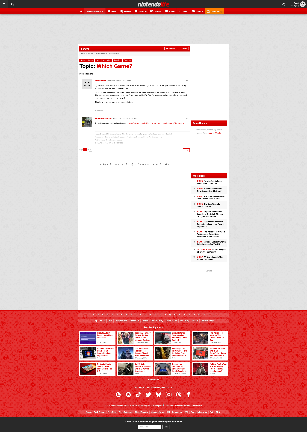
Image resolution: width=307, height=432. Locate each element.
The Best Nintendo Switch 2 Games (208, 205)
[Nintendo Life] (153, 4)
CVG (211, 412)
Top (95, 321)
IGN (168, 412)
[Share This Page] (283, 4)
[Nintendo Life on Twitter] (148, 395)
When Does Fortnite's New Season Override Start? (209, 190)
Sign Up (296, 6)
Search (184, 49)
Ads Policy (184, 321)
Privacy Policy (157, 321)
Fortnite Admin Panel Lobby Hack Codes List (209, 182)
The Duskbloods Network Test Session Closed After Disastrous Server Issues (211, 234)
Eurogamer (177, 412)
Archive (195, 321)
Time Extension (126, 412)
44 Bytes (158, 406)
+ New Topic (170, 49)
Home (83, 53)
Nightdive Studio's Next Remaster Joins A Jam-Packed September (210, 224)
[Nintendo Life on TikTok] (138, 395)
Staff (110, 321)
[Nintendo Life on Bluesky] (158, 395)
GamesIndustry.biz (199, 412)
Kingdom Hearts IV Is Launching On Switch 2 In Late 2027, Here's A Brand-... (210, 214)
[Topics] (4, 4)
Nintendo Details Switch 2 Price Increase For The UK (211, 243)
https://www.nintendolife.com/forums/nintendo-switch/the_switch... (156, 123)
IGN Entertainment (139, 406)
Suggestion (107, 60)
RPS (218, 412)
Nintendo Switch (101, 53)
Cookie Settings (207, 321)
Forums (85, 48)
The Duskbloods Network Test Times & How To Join (211, 197)
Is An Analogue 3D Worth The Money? (211, 250)
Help (97, 60)
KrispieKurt (100, 80)
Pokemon (127, 60)
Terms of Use (171, 321)
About (102, 321)
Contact (145, 321)
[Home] (81, 11)
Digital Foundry (141, 412)
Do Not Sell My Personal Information (188, 406)
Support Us (134, 321)
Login (291, 6)
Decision (117, 60)
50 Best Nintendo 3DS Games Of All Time (210, 258)
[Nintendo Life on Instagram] (168, 395)
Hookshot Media (117, 406)
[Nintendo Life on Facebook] (188, 395)
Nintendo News (157, 412)
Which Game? (114, 66)
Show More (153, 379)
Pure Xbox (112, 412)
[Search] (12, 4)
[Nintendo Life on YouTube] (128, 395)
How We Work (121, 321)
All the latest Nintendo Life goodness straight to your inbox (153, 421)
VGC (186, 412)
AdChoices (169, 406)
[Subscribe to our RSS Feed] (118, 395)
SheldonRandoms (103, 118)
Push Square (99, 412)
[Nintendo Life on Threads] (178, 395)
